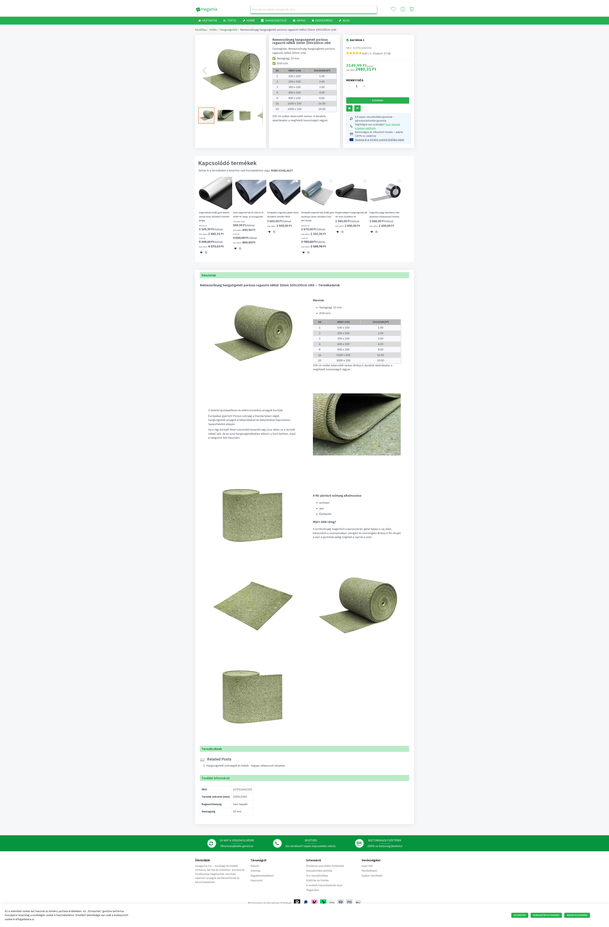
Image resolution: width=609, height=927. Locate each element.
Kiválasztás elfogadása (546, 915)
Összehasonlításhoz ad (357, 108)
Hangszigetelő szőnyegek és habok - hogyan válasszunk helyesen (245, 765)
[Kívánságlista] (393, 9)
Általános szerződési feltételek (325, 866)
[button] (204, 70)
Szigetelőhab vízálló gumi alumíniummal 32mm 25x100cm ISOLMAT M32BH (214, 216)
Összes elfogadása (577, 915)
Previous (194, 217)
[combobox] (314, 9)
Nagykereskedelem (262, 875)
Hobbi (213, 29)
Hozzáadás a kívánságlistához (349, 108)
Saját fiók (367, 866)
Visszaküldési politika (319, 870)
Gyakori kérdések (372, 875)
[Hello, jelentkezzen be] (402, 10)
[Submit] (373, 9)
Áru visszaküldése (317, 875)
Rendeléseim (369, 870)
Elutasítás (520, 915)
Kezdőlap (200, 29)
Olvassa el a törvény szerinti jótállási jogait (379, 139)
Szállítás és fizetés (317, 880)
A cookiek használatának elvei (324, 885)
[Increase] (364, 86)
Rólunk (255, 866)
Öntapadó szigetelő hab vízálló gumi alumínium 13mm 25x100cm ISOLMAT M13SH (317, 216)
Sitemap (256, 870)
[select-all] (282, 171)
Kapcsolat (257, 880)
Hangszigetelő (228, 29)
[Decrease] (349, 86)
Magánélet (312, 890)
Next (415, 217)
